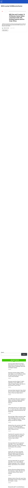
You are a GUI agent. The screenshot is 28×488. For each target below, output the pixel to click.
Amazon (9, 369)
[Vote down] (5, 11)
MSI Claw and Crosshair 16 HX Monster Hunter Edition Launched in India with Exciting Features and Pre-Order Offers (17, 18)
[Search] (26, 1)
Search (2, 352)
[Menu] (1, 1)
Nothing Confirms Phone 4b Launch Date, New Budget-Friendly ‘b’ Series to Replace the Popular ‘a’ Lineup (17, 480)
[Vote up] (7, 11)
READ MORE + (5, 30)
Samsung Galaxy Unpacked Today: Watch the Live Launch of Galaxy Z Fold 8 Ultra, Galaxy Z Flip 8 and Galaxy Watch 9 (17, 391)
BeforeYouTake (6, 28)
